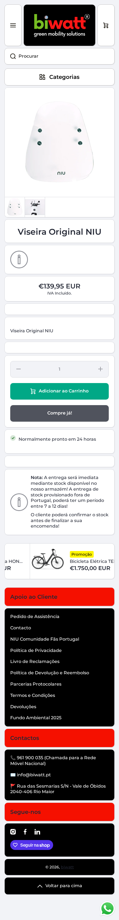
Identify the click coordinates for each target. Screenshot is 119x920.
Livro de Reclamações (35, 661)
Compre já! (59, 413)
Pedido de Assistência (35, 616)
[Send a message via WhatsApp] (107, 908)
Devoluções (23, 706)
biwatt (67, 867)
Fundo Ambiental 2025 (35, 717)
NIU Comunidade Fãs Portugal (44, 639)
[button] (106, 25)
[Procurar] (10, 56)
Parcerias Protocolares (35, 684)
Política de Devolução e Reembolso (49, 672)
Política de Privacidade (36, 650)
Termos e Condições (32, 695)
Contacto (20, 627)
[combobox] (59, 56)
